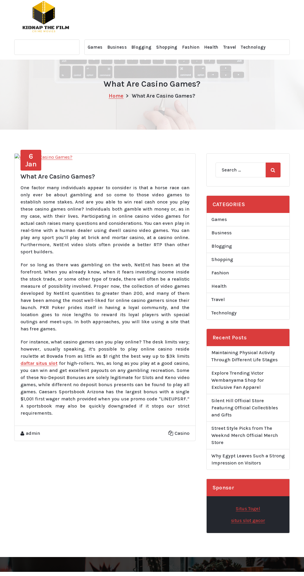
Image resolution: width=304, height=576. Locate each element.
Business (117, 47)
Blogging (141, 47)
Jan (31, 160)
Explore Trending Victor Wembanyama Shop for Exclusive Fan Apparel (237, 380)
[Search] (273, 170)
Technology (253, 47)
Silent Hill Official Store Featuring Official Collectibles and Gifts (244, 408)
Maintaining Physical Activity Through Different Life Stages (244, 356)
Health (211, 47)
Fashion (191, 47)
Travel (229, 47)
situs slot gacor (248, 520)
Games (95, 47)
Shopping (166, 47)
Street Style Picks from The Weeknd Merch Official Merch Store (244, 435)
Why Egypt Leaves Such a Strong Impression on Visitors (248, 459)
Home (116, 96)
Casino (182, 433)
